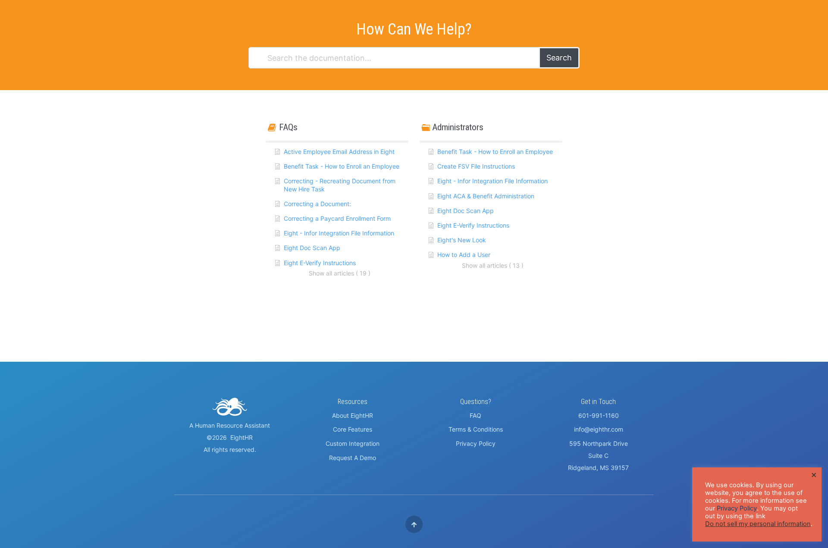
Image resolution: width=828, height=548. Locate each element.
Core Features (352, 429)
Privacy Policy (476, 443)
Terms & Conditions (475, 429)
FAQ (475, 415)
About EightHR (352, 415)
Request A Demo (352, 457)
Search (559, 57)
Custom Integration (353, 443)
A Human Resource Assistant (229, 425)
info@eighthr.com (598, 429)
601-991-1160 (598, 415)
